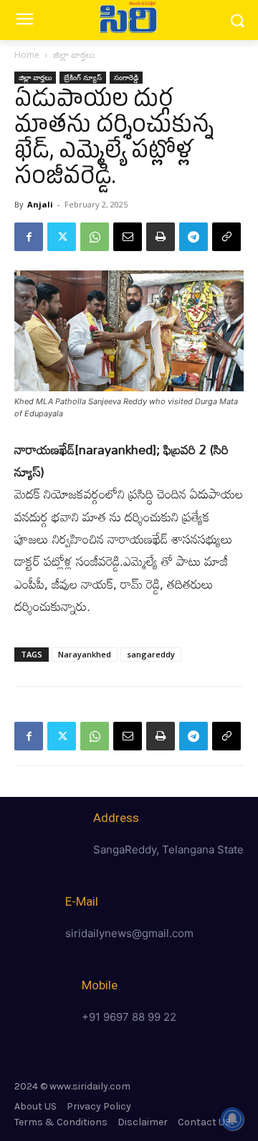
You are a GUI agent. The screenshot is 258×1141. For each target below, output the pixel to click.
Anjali (40, 204)
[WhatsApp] (94, 236)
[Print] (160, 236)
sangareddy (151, 654)
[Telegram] (193, 236)
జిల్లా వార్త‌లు (74, 55)
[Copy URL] (226, 236)
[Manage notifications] (232, 1118)
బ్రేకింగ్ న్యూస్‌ (83, 77)
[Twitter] (61, 236)
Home (26, 55)
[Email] (127, 236)
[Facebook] (28, 236)
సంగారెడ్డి (126, 77)
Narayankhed (84, 654)
